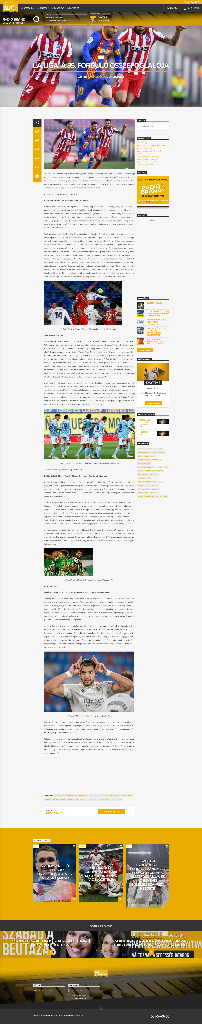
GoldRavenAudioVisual (147, 452)
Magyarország (81, 795)
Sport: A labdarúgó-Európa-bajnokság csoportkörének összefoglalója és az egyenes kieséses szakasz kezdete (147, 874)
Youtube (163, 496)
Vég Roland (155, 493)
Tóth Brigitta (94, 799)
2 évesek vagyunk (143, 143)
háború (162, 452)
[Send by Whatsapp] (37, 168)
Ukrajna (155, 489)
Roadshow (59, 8)
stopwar (142, 485)
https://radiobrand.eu (79, 991)
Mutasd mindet (146, 350)
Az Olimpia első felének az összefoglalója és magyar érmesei (54, 872)
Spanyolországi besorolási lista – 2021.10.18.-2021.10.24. (155, 341)
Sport (101, 57)
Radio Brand (100, 77)
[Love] (37, 177)
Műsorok (44, 8)
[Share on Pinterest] (37, 150)
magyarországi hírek (98, 795)
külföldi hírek (67, 795)
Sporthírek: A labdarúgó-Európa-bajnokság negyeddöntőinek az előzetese (101, 871)
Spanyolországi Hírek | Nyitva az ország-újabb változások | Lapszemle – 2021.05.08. (151, 943)
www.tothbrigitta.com (112, 799)
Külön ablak (193, 8)
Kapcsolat (74, 8)
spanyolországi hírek (69, 799)
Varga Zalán (143, 493)
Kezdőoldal (29, 8)
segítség (154, 474)
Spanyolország (51, 799)
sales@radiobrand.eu (79, 998)
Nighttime (143, 432)
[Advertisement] (89, 772)
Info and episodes (153, 403)
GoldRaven (158, 449)
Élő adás (174, 8)
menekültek (162, 467)
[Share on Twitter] (37, 141)
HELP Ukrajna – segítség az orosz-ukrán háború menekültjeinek (158, 313)
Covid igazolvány (145, 449)
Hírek (57, 795)
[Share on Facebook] (37, 131)
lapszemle (156, 460)
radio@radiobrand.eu (12, 2)
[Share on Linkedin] (37, 159)
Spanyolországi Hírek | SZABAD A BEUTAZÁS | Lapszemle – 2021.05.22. (51, 943)
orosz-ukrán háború (155, 471)
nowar (141, 471)
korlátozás (150, 456)
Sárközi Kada (126, 795)
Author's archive (112, 811)
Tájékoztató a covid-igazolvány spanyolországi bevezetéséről (156, 331)
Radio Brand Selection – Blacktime (144, 422)
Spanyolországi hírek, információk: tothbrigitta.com (157, 322)
